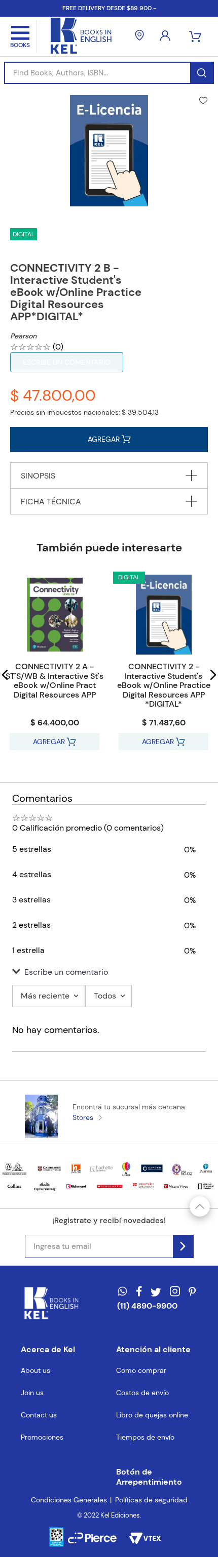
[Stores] (139, 36)
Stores (82, 1117)
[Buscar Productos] (201, 73)
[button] (5, 675)
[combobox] (109, 73)
